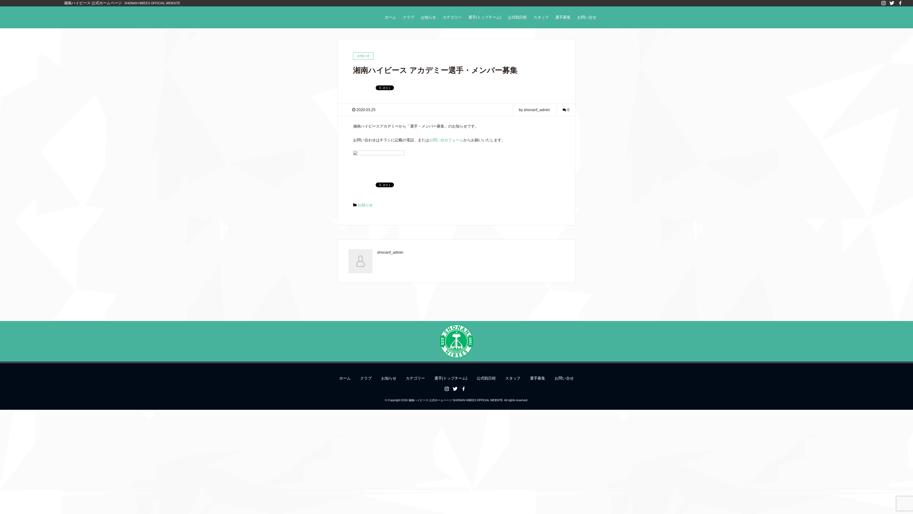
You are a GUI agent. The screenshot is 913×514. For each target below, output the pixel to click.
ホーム (390, 17)
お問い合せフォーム (446, 140)
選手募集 (563, 17)
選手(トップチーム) (484, 17)
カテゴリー (452, 17)
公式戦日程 (517, 17)
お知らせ (428, 17)
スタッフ (541, 17)
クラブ (408, 17)
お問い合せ (586, 17)
